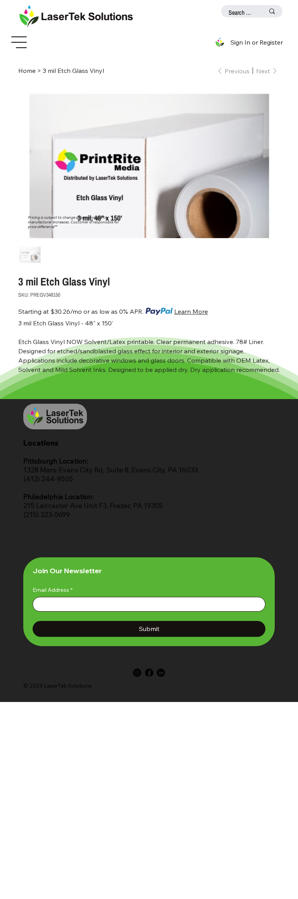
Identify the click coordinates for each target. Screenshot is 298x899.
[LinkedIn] (161, 673)
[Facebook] (149, 673)
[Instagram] (137, 673)
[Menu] (19, 42)
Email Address (53, 589)
